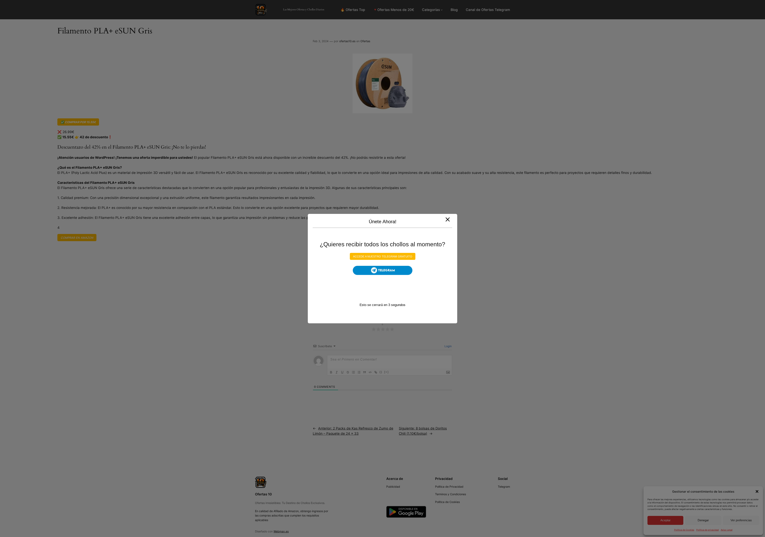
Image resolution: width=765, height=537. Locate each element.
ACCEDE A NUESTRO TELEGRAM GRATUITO (382, 256)
